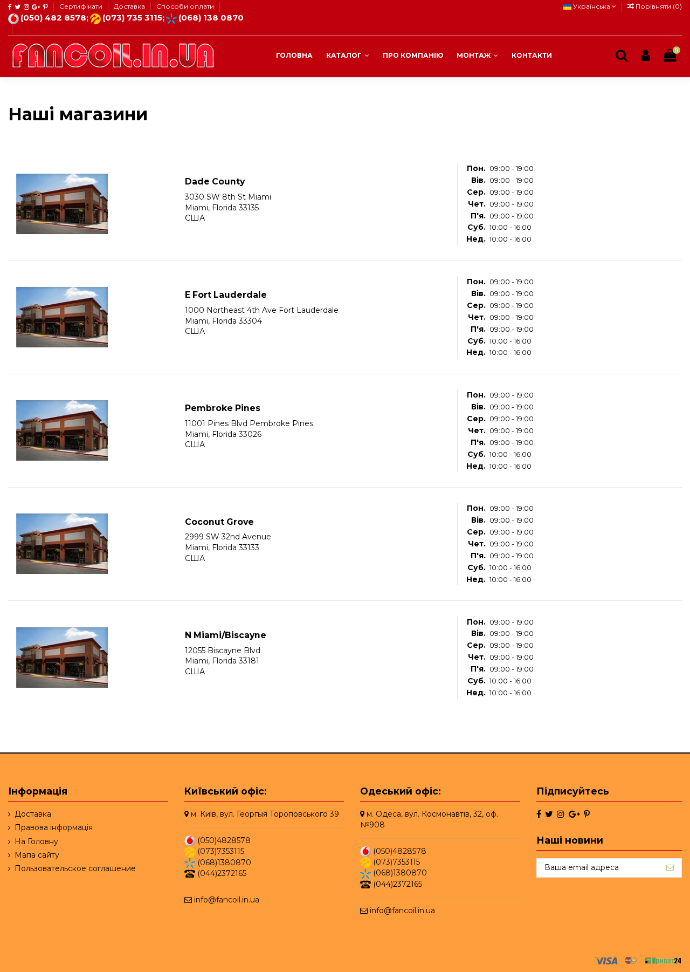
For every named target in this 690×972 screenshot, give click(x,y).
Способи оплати (185, 6)
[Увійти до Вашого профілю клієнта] (645, 56)
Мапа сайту (37, 855)
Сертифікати (81, 6)
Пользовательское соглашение (75, 868)
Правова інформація (54, 828)
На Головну (36, 841)
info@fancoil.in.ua (226, 900)
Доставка (130, 6)
